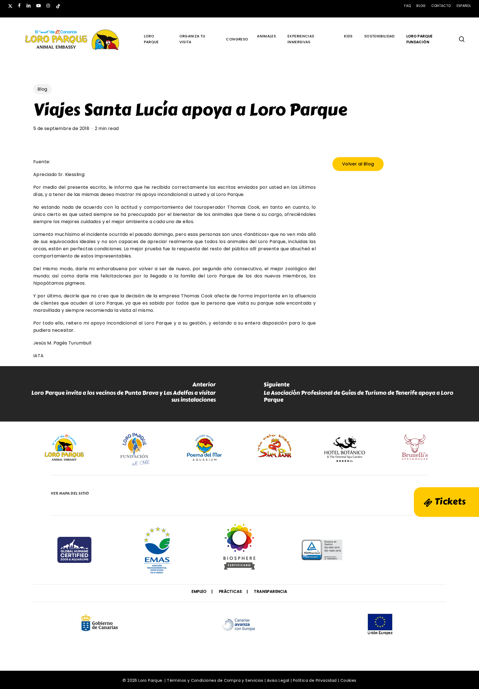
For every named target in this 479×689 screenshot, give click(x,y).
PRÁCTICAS (230, 591)
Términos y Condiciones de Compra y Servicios (215, 680)
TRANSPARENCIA (270, 591)
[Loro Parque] (239, 549)
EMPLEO (199, 591)
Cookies (348, 680)
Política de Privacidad (315, 680)
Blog (42, 89)
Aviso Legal (278, 680)
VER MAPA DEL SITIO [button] (70, 493)
